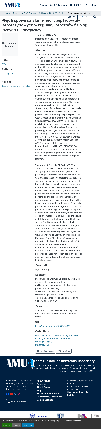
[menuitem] (76, 5)
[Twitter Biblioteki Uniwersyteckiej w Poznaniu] (15, 394)
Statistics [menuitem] (91, 5)
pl (87, 17)
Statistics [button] (65, 351)
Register (41, 384)
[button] (12, 5)
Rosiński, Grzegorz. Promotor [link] (16, 86)
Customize (28, 425)
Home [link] (7, 13)
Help (39, 390)
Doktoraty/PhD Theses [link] (24, 13)
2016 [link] (4, 64)
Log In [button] (71, 17)
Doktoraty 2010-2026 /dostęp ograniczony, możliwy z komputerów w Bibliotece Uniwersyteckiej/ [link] (52, 13)
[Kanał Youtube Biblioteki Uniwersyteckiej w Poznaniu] (11, 394)
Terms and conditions (48, 393)
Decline (17, 425)
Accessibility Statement (49, 397)
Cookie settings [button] (45, 400)
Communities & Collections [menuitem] (53, 5)
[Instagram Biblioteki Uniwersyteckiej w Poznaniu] (19, 394)
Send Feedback (18, 401)
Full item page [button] (46, 351)
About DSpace (44, 387)
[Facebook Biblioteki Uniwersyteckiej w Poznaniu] (7, 394)
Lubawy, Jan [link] (8, 73)
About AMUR (43, 381)
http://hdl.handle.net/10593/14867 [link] (52, 326)
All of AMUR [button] (75, 5)
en (82, 17)
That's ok (6, 425)
